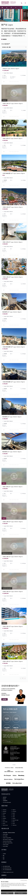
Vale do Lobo (5, 825)
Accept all (14, 890)
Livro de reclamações (7, 802)
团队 (3, 855)
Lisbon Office (5, 834)
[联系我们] (21, 3)
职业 (3, 857)
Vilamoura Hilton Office (7, 841)
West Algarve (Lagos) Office (8, 839)
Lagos (14, 814)
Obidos (14, 818)
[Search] (25, 7)
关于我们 (4, 853)
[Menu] (25, 3)
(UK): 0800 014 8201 (6, 866)
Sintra (4, 823)
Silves (14, 821)
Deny (7, 893)
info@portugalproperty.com (8, 872)
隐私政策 (4, 798)
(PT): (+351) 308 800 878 (7, 869)
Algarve (14, 809)
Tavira (14, 823)
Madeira (4, 818)
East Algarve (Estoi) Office (8, 842)
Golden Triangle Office (7, 837)
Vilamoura (14, 825)
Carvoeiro (14, 811)
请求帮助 (4, 699)
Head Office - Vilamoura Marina (9, 832)
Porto (4, 820)
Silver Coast (5, 821)
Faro (4, 814)
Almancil (4, 811)
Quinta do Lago (15, 820)
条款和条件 (5, 797)
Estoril (14, 813)
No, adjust (20, 893)
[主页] (8, 3)
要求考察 (23, 65)
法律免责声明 (5, 800)
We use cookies (4, 881)
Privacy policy (24, 880)
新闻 (3, 858)
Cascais (4, 813)
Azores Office (5, 846)
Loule (14, 816)
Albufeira (4, 809)
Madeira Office (5, 844)
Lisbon (4, 816)
